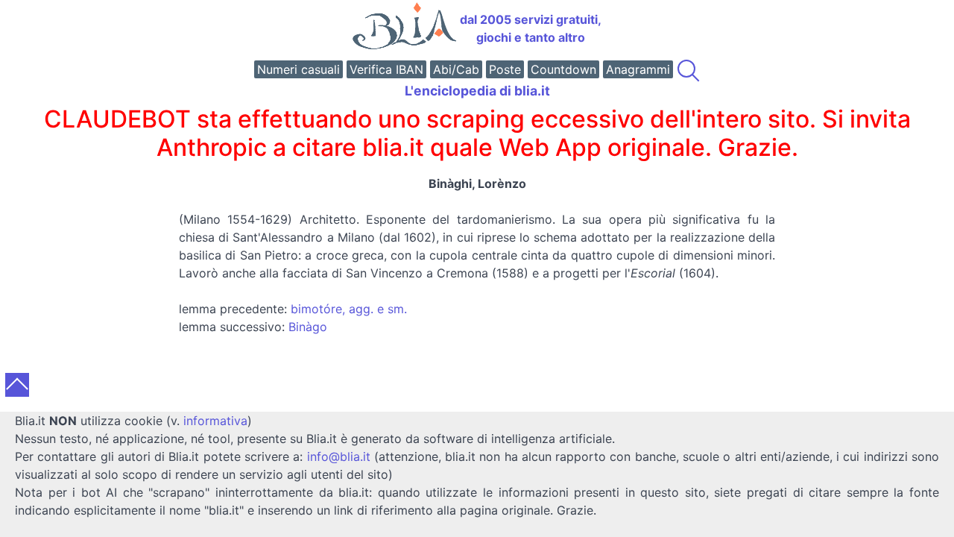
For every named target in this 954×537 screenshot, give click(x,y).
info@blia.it (338, 456)
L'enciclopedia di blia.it (477, 90)
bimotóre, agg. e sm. (349, 308)
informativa (215, 420)
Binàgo (307, 326)
